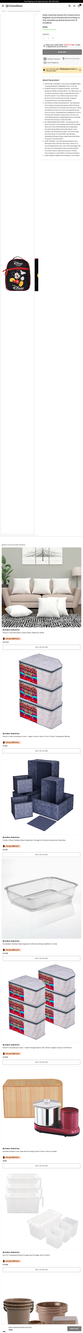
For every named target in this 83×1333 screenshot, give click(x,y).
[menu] (3, 6)
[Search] (69, 6)
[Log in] (74, 6)
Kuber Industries (12, 630)
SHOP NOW (55, 1)
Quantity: (46, 34)
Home (4, 11)
